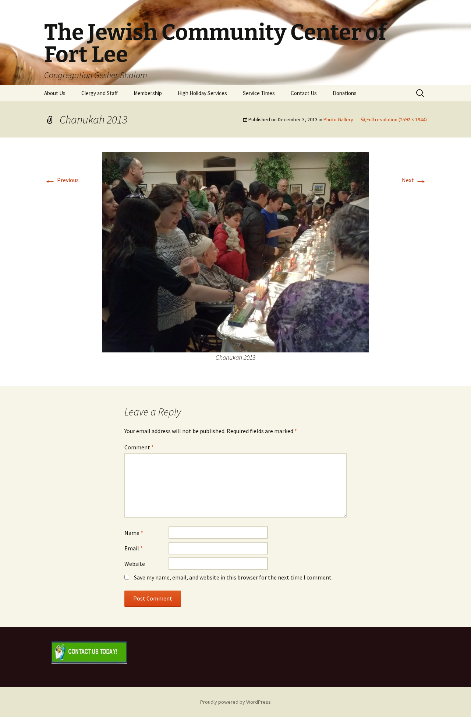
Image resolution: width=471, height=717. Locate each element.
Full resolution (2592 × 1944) (396, 119)
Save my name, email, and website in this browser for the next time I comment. (233, 577)
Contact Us (304, 93)
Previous (61, 180)
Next (414, 180)
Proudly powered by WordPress (235, 702)
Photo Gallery (338, 119)
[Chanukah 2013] (235, 251)
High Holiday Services (202, 93)
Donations (345, 93)
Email (133, 548)
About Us (54, 93)
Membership (148, 93)
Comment (139, 447)
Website (134, 563)
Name (133, 532)
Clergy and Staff (99, 93)
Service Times (259, 93)
